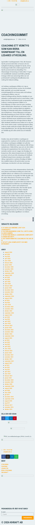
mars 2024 (8, 304)
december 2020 (9, 380)
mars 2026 (8, 260)
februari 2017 (8, 405)
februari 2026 (8, 263)
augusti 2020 (8, 388)
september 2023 (9, 313)
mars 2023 (8, 323)
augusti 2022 (8, 338)
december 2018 (9, 397)
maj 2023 (7, 319)
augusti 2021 (8, 363)
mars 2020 (8, 392)
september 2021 (9, 361)
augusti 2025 (8, 275)
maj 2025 (7, 279)
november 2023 (9, 309)
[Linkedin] (12, 457)
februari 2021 (8, 376)
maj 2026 (7, 256)
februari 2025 (8, 286)
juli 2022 (7, 340)
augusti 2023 (8, 315)
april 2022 (7, 346)
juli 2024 (7, 300)
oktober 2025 (8, 271)
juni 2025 (7, 277)
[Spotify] (16, 457)
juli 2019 (7, 394)
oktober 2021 (8, 359)
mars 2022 (8, 348)
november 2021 (9, 357)
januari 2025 (8, 288)
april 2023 (7, 321)
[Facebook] (3, 457)
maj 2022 (7, 344)
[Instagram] (8, 457)
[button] (17, 7)
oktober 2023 (8, 311)
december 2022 (9, 330)
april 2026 (7, 258)
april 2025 (7, 281)
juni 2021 (7, 367)
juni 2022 (7, 342)
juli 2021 (7, 365)
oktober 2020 (8, 384)
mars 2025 (8, 283)
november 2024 (9, 292)
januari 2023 (8, 327)
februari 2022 (8, 350)
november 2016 (9, 407)
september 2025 (9, 273)
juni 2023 (7, 317)
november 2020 (9, 382)
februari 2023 (8, 325)
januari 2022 (8, 353)
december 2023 (9, 307)
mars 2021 (8, 374)
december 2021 (9, 355)
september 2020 (9, 386)
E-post (3, 512)
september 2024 (9, 296)
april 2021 (7, 371)
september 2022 (9, 336)
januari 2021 (8, 378)
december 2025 (9, 267)
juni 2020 (7, 390)
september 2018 (9, 399)
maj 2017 (7, 403)
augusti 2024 (8, 298)
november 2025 (9, 269)
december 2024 (9, 290)
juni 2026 (7, 254)
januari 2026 (8, 265)
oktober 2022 (8, 334)
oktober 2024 (8, 294)
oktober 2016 (8, 409)
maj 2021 (7, 369)
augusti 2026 (8, 252)
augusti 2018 (8, 401)
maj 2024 (7, 302)
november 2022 (9, 332)
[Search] (33, 219)
